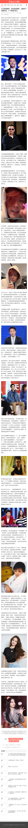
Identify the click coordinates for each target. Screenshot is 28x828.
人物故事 (16, 741)
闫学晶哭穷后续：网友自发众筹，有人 (13, 747)
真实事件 (20, 739)
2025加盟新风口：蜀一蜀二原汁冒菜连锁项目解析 (17, 811)
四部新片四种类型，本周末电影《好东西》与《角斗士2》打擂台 (17, 773)
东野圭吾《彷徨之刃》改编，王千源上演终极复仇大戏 (17, 786)
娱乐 (20, 12)
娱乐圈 (7, 20)
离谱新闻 (15, 739)
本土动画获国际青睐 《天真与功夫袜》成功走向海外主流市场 (16, 799)
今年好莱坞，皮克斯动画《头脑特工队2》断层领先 (17, 792)
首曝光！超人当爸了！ (13, 766)
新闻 (8, 28)
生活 (13, 18)
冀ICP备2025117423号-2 (19, 824)
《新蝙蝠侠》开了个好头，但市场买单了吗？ (17, 805)
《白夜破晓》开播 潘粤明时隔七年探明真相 (17, 780)
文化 (3, 320)
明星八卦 (11, 741)
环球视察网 (11, 824)
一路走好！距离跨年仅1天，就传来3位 (13, 744)
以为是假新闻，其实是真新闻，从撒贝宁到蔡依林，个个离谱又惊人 (13, 10)
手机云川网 (14, 1)
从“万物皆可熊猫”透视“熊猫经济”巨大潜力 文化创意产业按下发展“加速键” (17, 754)
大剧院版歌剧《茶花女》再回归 (15, 760)
